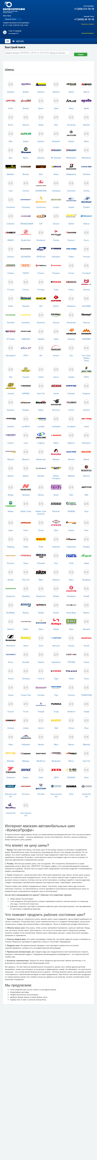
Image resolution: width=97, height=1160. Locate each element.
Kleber (41, 410)
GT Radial (11, 339)
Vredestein (26, 744)
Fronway (41, 289)
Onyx (86, 511)
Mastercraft (40, 459)
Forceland (86, 273)
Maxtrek (71, 459)
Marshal (10, 459)
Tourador (41, 695)
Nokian (10, 511)
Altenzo (86, 92)
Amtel (10, 108)
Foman (71, 273)
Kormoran (56, 410)
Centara (26, 190)
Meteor (26, 476)
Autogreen (56, 141)
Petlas (25, 546)
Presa (25, 563)
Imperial (26, 377)
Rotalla (41, 612)
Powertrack (71, 546)
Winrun (71, 761)
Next (71, 495)
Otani (56, 530)
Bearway (41, 157)
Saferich (10, 629)
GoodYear (26, 322)
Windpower (56, 761)
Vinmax (71, 728)
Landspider (56, 426)
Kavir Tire (41, 393)
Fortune (26, 289)
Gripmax (86, 322)
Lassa (86, 426)
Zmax (86, 777)
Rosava (26, 612)
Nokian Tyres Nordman (41, 512)
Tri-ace (26, 711)
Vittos (10, 744)
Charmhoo (71, 190)
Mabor (56, 443)
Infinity (41, 377)
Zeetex (26, 777)
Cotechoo (11, 223)
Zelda (41, 777)
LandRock (26, 426)
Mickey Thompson (56, 477)
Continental (40, 207)
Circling (86, 190)
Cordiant (86, 207)
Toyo (56, 695)
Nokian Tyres (26, 511)
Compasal (26, 207)
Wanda (41, 744)
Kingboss (86, 393)
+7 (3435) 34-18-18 (84, 19)
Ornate (41, 530)
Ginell (10, 306)
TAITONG (71, 662)
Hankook (71, 339)
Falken (71, 256)
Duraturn (71, 240)
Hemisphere (11, 355)
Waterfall (86, 744)
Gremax (56, 322)
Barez (86, 141)
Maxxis (86, 459)
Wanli (56, 744)
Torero (86, 678)
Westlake (10, 761)
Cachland (86, 174)
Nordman (56, 511)
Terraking (26, 678)
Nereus (41, 495)
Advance (41, 92)
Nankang (25, 495)
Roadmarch (41, 596)
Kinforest (71, 393)
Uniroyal (10, 728)
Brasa (56, 174)
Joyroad (10, 393)
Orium (25, 530)
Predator (86, 546)
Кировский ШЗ (86, 795)
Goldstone (71, 306)
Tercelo (11, 678)
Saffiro (25, 629)
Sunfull (86, 645)
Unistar (26, 728)
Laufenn (10, 443)
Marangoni (86, 443)
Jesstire (71, 377)
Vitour (86, 728)
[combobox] (37, 52)
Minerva (86, 476)
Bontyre (26, 174)
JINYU (86, 377)
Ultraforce (71, 711)
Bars (11, 157)
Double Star (26, 240)
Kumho (71, 410)
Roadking (26, 596)
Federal (11, 273)
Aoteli (56, 108)
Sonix (41, 645)
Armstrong (71, 125)
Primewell (41, 563)
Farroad (86, 256)
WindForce (41, 761)
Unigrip (86, 711)
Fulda (56, 289)
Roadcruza (10, 596)
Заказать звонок (87, 24)
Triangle (41, 711)
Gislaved (25, 306)
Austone (41, 141)
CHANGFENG (41, 190)
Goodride (10, 322)
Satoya (56, 629)
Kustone (86, 410)
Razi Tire (25, 579)
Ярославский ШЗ (25, 814)
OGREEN (71, 511)
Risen (71, 579)
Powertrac (56, 546)
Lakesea (10, 426)
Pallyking (10, 546)
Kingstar (25, 410)
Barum (25, 157)
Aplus (71, 108)
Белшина (26, 794)
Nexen (56, 495)
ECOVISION (26, 256)
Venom (41, 728)
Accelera (10, 92)
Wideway (25, 761)
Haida (56, 339)
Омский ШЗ (10, 813)
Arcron (10, 125)
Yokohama (10, 777)
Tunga (56, 711)
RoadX (86, 596)
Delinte (71, 223)
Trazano (10, 711)
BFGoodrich (71, 157)
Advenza (56, 92)
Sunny (10, 662)
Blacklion (10, 174)
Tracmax (71, 695)
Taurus (86, 662)
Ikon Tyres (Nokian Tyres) (86, 358)
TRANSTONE (86, 695)
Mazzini (11, 476)
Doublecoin (41, 240)
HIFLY (25, 355)
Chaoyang (56, 190)
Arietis (41, 125)
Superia (41, 662)
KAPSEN (25, 393)
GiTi (41, 306)
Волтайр (41, 794)
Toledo (71, 678)
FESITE (26, 273)
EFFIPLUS (41, 256)
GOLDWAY (86, 306)
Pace (86, 530)
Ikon (71, 355)
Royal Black (71, 612)
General (86, 289)
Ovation (71, 530)
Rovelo (56, 612)
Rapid (86, 563)
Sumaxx (71, 645)
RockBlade (10, 612)
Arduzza (25, 125)
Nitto (86, 495)
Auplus (26, 141)
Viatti (56, 728)
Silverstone (10, 645)
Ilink (10, 377)
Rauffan (11, 579)
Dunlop (56, 240)
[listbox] (12, 19)
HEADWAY (86, 339)
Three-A (41, 678)
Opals (10, 530)
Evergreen (56, 256)
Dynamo (10, 256)
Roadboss (86, 579)
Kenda (56, 393)
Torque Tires (26, 695)
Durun (86, 240)
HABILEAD (25, 339)
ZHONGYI (71, 777)
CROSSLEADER (25, 223)
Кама (71, 794)
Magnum (71, 443)
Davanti (56, 223)
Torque (11, 695)
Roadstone (71, 596)
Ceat (11, 190)
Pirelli (41, 546)
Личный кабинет (87, 33)
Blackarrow (86, 157)
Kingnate (10, 410)
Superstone (56, 662)
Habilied (41, 339)
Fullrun (71, 289)
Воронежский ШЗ (56, 795)
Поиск (80, 54)
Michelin (41, 476)
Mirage (10, 495)
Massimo (25, 459)
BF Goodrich (56, 157)
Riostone (56, 579)
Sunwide (25, 662)
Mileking (71, 476)
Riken (41, 579)
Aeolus (71, 92)
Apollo (86, 108)
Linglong (41, 443)
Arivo (56, 125)
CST (41, 223)
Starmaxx (56, 645)
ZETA (56, 777)
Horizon (56, 355)
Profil (71, 563)
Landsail (41, 426)
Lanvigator (71, 426)
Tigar (56, 678)
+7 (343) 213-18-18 (84, 8)
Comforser (10, 207)
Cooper (71, 207)
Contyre (56, 207)
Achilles (26, 92)
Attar (11, 141)
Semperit (86, 629)
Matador (56, 459)
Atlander (86, 125)
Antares (26, 108)
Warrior (71, 744)
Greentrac (41, 322)
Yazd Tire (86, 761)
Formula (10, 289)
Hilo (40, 355)
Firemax (41, 273)
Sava (71, 629)
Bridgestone (71, 174)
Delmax (86, 223)
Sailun (41, 629)
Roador (56, 596)
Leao (26, 443)
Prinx (56, 563)
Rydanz (86, 612)
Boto (41, 174)
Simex (25, 645)
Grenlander (71, 322)
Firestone (56, 273)
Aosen (40, 108)
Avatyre (71, 141)
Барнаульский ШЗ (10, 795)
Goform (56, 306)
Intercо (56, 377)
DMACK (10, 240)
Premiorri (10, 563)
